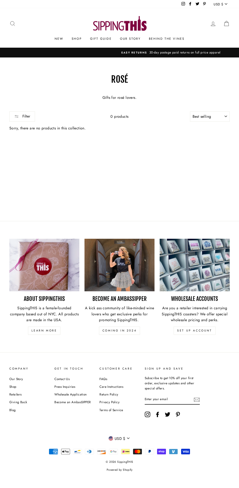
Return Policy (108, 394)
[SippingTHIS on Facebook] (157, 414)
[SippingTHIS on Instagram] (147, 414)
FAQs (103, 379)
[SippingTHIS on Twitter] (167, 414)
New (59, 38)
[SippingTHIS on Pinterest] (178, 414)
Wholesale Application (70, 394)
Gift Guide (101, 38)
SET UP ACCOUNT (194, 330)
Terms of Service (111, 410)
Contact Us (62, 379)
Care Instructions (111, 386)
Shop (77, 38)
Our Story (130, 38)
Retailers (15, 394)
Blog (12, 410)
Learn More (44, 330)
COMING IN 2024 (119, 330)
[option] (119, 52)
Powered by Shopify (119, 470)
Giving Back (18, 402)
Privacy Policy (109, 402)
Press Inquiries (64, 386)
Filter (25, 116)
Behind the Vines (167, 38)
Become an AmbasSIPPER (72, 402)
